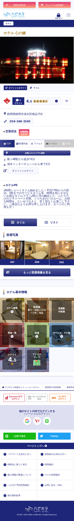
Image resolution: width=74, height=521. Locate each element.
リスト (54, 222)
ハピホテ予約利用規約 (18, 485)
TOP (9, 143)
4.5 (29, 101)
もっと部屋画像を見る (37, 272)
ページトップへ (35, 445)
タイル (21, 222)
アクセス (38, 143)
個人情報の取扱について (19, 474)
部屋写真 (23, 143)
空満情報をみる (24, 132)
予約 (68, 143)
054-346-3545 (20, 121)
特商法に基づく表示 (17, 464)
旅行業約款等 (14, 495)
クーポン (53, 143)
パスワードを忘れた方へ (19, 454)
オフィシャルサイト (23, 170)
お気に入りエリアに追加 (34, 153)
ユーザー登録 (21, 23)
